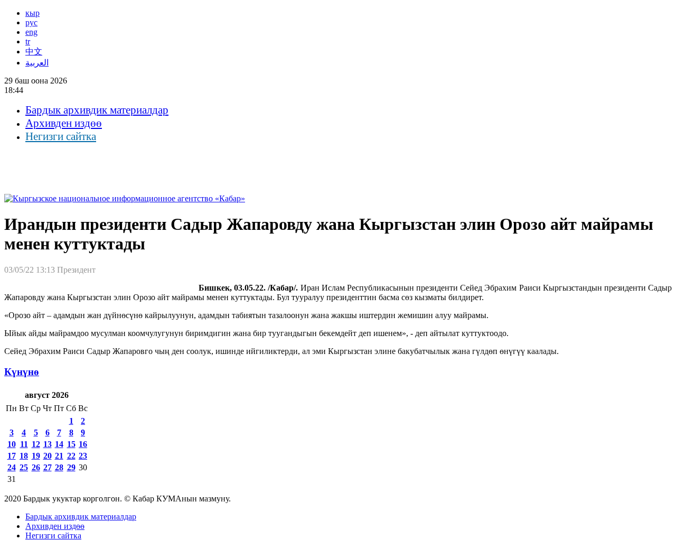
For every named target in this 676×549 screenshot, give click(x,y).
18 (24, 455)
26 (36, 467)
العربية (37, 62)
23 (83, 455)
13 (47, 444)
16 (83, 444)
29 (71, 467)
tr (27, 41)
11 (24, 444)
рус (31, 22)
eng (31, 31)
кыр (32, 12)
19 (36, 455)
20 (47, 455)
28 (59, 467)
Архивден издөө (63, 123)
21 (59, 455)
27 (47, 467)
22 (71, 455)
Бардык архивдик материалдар (96, 110)
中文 (33, 51)
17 (11, 455)
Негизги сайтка (60, 136)
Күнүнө (21, 371)
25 (24, 467)
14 (59, 444)
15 (71, 444)
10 (11, 444)
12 (36, 444)
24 (11, 467)
